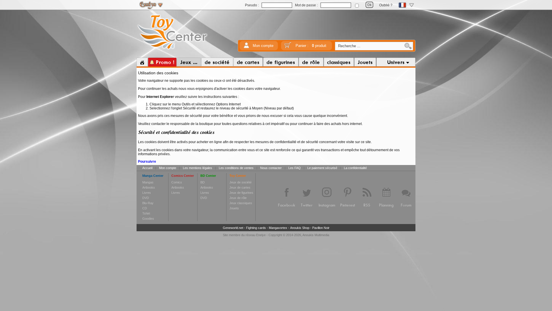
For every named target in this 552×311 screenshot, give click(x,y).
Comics (176, 182)
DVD (145, 198)
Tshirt (146, 213)
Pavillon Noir (320, 228)
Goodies (148, 218)
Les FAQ (294, 168)
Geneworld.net (233, 228)
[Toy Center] (172, 50)
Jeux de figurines (241, 192)
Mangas (148, 182)
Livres (146, 192)
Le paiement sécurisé (322, 168)
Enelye (261, 235)
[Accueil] (142, 62)
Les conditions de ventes (236, 168)
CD (144, 208)
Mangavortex (278, 228)
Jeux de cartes (239, 187)
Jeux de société (240, 182)
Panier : (311, 45)
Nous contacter (271, 168)
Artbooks (148, 187)
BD (202, 182)
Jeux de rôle (238, 198)
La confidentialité (355, 168)
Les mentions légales (197, 168)
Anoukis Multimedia (315, 235)
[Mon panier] (287, 47)
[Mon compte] (246, 47)
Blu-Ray (148, 203)
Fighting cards (256, 228)
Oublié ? (385, 5)
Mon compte (263, 45)
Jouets (234, 208)
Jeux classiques (240, 203)
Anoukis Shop (299, 228)
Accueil (147, 168)
